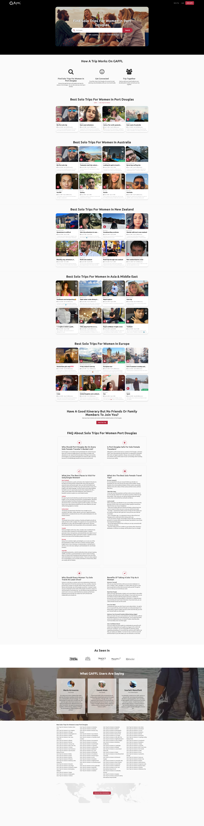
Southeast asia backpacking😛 (66, 299)
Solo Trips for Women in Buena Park (112, 733)
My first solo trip (62, 125)
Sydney (82, 192)
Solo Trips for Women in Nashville (88, 767)
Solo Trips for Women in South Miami (89, 744)
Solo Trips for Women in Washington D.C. (67, 733)
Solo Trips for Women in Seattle (64, 735)
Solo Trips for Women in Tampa (64, 772)
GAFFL (95, 102)
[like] (76, 108)
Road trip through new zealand (113, 259)
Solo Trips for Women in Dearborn (135, 732)
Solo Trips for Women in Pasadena (135, 742)
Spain (128, 394)
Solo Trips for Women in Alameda (111, 727)
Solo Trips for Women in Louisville (135, 745)
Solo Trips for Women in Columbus (88, 727)
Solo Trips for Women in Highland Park (89, 760)
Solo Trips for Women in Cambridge (112, 745)
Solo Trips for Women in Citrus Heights (112, 740)
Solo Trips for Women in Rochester (135, 735)
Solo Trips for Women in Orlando (88, 728)
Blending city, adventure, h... (66, 259)
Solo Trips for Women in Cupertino (88, 745)
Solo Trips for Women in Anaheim (88, 770)
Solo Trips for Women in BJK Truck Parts (136, 747)
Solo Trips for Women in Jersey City (65, 744)
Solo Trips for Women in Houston (65, 764)
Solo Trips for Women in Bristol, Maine (136, 765)
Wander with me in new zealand (137, 232)
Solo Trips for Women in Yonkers (65, 775)
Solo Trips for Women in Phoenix (65, 759)
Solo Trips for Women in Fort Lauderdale (90, 765)
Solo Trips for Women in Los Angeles (66, 730)
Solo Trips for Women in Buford (111, 728)
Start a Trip (176, 3)
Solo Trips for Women (104, 102)
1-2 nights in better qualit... (65, 326)
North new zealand (86, 259)
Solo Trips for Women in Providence (89, 754)
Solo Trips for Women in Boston (64, 757)
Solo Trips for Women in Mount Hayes (89, 755)
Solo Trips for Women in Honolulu (88, 759)
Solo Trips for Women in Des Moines (112, 732)
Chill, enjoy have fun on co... (88, 326)
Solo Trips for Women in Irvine (87, 757)
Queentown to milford (64, 232)
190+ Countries (93, 35)
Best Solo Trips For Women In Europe (102, 343)
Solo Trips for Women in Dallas (64, 754)
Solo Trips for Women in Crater (134, 750)
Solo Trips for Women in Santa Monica (136, 762)
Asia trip (129, 299)
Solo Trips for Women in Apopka (111, 774)
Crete (58, 394)
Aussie (105, 192)
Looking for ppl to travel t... (112, 165)
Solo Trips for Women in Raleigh (111, 747)
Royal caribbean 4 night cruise (113, 326)
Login (182, 3)
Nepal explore (107, 299)
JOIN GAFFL (189, 3)
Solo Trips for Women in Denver (64, 742)
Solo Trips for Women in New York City (66, 745)
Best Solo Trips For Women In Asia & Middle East (102, 276)
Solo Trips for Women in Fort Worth (135, 749)
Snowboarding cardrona (111, 232)
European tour (107, 366)
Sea (104, 394)
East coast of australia (134, 125)
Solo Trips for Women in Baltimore (88, 749)
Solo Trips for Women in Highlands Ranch (113, 738)
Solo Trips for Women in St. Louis (88, 750)
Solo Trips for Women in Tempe (134, 744)
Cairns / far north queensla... (112, 125)
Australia (129, 192)
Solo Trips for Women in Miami (110, 752)
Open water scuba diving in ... (89, 299)
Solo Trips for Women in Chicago (65, 732)
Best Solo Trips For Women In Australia (102, 142)
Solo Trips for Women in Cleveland (135, 728)
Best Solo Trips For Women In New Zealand (102, 209)
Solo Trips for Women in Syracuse (135, 757)
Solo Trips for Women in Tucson (134, 730)
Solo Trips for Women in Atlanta (64, 740)
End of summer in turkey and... (136, 366)
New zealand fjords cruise (135, 259)
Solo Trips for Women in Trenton (65, 747)
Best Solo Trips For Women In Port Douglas (102, 99)
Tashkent (130, 326)
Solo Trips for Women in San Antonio (89, 733)
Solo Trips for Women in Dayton (134, 760)
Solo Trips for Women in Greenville (111, 764)
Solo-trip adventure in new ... (89, 232)
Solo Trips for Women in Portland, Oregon (67, 767)
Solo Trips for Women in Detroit (134, 733)
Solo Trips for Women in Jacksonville (89, 747)
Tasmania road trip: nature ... (89, 165)
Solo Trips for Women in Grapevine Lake (136, 764)
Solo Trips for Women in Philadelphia (89, 735)
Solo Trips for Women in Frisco (134, 752)
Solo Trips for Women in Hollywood (88, 769)
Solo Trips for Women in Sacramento (89, 740)
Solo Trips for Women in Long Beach (135, 740)
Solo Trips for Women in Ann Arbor (135, 727)
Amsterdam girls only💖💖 (65, 366)
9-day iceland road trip (87, 366)
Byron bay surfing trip (133, 165)
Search (127, 30)
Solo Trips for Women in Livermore (88, 742)
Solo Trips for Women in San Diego (65, 765)
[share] (76, 111)
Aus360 (59, 192)
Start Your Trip (102, 422)
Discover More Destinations (102, 793)
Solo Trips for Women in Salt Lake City (112, 737)
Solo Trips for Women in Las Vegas (111, 735)
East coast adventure (87, 125)
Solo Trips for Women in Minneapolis (112, 730)
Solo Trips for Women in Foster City (135, 759)
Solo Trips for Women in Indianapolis (66, 774)
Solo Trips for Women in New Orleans (112, 762)
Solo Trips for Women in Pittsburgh (88, 752)
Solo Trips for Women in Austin (64, 755)
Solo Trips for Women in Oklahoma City (136, 769)
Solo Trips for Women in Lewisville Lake (113, 760)
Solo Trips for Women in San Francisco (66, 749)
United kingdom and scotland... (90, 394)
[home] (15, 3)
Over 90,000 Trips (113, 35)
